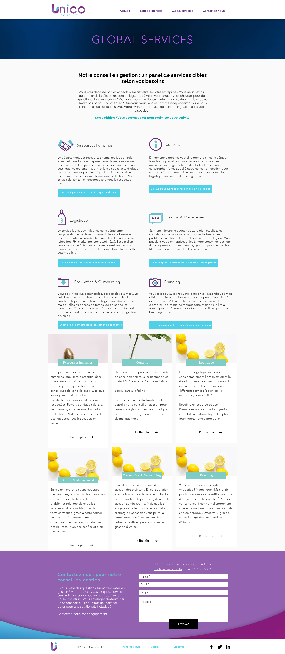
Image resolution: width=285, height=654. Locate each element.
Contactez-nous (69, 614)
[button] (206, 432)
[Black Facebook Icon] (211, 647)
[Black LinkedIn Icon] (228, 647)
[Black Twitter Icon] (220, 647)
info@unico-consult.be (168, 569)
